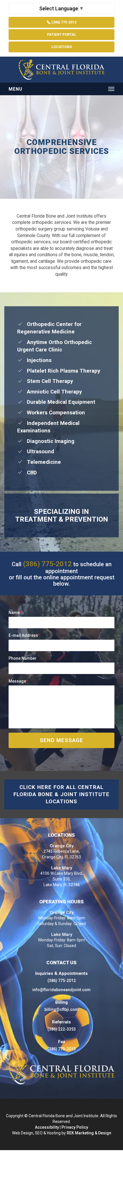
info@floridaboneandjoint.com (61, 989)
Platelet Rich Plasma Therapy (61, 371)
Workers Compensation (54, 412)
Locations (61, 47)
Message (18, 681)
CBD (30, 473)
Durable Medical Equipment (59, 402)
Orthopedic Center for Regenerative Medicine (49, 328)
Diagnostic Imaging (48, 441)
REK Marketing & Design (89, 1133)
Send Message (61, 740)
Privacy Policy (74, 1127)
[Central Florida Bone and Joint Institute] (61, 69)
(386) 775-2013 (61, 1049)
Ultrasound (38, 451)
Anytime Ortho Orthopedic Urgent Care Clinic (54, 346)
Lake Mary (61, 867)
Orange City (62, 845)
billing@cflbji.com (61, 1009)
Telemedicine (42, 462)
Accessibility (47, 1127)
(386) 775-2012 (63, 22)
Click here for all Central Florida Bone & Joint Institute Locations (61, 794)
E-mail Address (24, 635)
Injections (37, 360)
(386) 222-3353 (61, 1029)
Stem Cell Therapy (48, 381)
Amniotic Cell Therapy (52, 392)
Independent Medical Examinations (48, 427)
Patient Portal (61, 34)
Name (15, 612)
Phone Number (23, 658)
